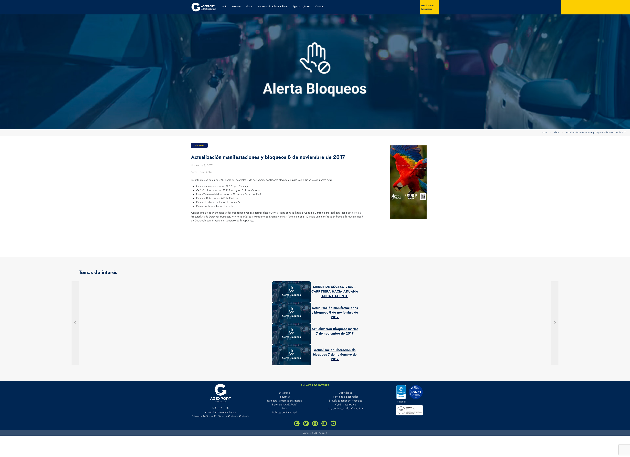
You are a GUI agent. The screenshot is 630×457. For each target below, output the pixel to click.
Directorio (284, 393)
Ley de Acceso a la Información (345, 408)
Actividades (345, 393)
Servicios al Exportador (345, 397)
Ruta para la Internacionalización (284, 401)
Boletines (236, 6)
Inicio (224, 6)
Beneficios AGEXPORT (284, 404)
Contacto (319, 6)
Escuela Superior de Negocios (345, 401)
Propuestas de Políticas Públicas (273, 6)
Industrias (285, 397)
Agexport (323, 432)
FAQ (284, 408)
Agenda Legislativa (301, 6)
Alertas (249, 6)
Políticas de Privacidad (284, 412)
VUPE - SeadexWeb (345, 404)
